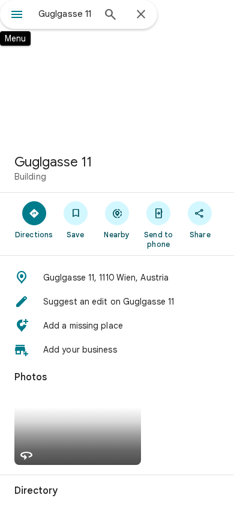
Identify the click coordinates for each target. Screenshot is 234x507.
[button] (117, 278)
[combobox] (66, 14)
